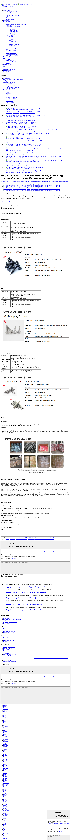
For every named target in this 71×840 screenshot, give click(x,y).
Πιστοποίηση (6, 20)
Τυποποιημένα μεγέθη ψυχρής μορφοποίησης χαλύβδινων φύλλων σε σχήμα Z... (24, 161)
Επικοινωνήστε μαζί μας (8, 64)
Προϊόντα (5, 67)
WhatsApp (11, 201)
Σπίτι (4, 9)
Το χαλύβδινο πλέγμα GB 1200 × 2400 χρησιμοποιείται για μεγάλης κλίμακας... (24, 157)
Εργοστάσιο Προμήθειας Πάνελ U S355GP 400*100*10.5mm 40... (21, 142)
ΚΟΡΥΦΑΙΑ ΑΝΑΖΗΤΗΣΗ (61, 658)
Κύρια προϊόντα (6, 21)
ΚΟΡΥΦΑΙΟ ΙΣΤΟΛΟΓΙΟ (49, 658)
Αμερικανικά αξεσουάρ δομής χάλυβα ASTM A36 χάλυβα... (19, 127)
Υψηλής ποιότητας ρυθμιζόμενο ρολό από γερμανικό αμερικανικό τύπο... (26, 587)
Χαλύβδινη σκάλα (13, 30)
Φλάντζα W (11, 39)
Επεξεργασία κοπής (10, 51)
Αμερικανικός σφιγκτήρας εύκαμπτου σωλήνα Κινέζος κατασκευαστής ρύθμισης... (29, 598)
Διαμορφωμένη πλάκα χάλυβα (15, 33)
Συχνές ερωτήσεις (10, 19)
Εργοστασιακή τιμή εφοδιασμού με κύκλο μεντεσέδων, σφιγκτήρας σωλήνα (27, 581)
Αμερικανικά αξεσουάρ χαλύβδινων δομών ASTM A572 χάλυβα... (21, 120)
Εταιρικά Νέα (9, 59)
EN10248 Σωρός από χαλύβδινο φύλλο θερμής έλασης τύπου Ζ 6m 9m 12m (23, 145)
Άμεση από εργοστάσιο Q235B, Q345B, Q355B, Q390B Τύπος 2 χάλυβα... (23, 131)
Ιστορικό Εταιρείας (10, 12)
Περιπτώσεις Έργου (7, 56)
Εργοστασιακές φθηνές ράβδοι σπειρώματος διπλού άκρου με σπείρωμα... (27, 592)
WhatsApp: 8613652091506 (25, 4)
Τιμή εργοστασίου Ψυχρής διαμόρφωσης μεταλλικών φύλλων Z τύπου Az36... (23, 138)
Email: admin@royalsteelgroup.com (10, 4)
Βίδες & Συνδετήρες (13, 34)
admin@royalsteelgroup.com (9, 654)
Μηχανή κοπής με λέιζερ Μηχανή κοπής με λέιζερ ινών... (19, 154)
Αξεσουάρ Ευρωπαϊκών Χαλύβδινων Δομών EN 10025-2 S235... (20, 116)
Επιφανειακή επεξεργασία (12, 55)
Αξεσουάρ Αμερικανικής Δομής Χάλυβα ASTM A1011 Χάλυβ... (20, 123)
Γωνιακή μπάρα (12, 45)
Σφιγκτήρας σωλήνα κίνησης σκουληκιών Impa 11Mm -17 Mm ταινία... (26, 610)
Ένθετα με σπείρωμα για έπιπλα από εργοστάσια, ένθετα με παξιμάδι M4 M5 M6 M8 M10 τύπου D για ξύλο (30, 539)
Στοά (7, 17)
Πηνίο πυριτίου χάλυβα (14, 44)
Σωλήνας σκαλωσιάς (13, 31)
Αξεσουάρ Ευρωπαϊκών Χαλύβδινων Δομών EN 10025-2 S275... (20, 113)
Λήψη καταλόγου (10, 22)
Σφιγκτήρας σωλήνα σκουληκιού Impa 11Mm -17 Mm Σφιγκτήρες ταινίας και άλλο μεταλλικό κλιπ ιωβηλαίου (32, 537)
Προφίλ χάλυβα (9, 35)
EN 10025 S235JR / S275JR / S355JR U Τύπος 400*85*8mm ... (20, 134)
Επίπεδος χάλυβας (13, 48)
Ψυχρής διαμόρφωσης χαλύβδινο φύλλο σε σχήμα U (17, 165)
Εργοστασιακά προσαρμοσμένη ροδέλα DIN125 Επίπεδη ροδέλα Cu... (26, 604)
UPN (10, 40)
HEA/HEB (11, 36)
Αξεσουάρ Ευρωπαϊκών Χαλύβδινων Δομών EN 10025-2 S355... (20, 109)
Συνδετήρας (6, 71)
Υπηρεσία (5, 49)
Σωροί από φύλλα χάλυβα (14, 43)
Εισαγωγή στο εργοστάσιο (12, 11)
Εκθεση (8, 63)
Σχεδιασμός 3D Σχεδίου (11, 50)
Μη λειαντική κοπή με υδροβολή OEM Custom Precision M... (19, 150)
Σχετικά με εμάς (6, 10)
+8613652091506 (7, 653)
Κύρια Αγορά (9, 14)
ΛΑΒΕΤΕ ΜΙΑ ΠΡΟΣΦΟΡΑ (7, 6)
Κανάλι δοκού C (12, 41)
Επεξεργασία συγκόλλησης (12, 54)
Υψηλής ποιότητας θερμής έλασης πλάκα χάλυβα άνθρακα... (19, 172)
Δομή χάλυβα (9, 25)
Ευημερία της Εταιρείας (11, 61)
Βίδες (4, 73)
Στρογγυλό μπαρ (12, 46)
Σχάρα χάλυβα (12, 29)
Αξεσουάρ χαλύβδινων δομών (13, 26)
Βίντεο (7, 16)
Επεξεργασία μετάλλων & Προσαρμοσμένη (16, 24)
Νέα (4, 58)
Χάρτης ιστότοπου (38, 658)
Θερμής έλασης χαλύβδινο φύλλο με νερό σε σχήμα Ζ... (18, 168)
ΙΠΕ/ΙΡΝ (11, 38)
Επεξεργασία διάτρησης (11, 53)
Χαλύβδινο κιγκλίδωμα (14, 27)
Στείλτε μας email (4, 201)
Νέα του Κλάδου (10, 60)
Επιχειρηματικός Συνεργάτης (12, 15)
